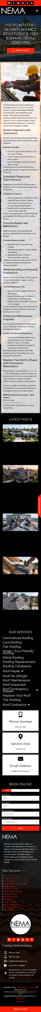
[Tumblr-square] (18, 3)
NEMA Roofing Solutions (25, 987)
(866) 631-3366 (14, 957)
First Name (6, 795)
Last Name (6, 803)
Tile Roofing (12, 700)
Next (20, 828)
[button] (37, 10)
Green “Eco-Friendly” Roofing (15, 883)
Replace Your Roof (17, 695)
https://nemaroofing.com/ (13, 403)
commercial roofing (25, 107)
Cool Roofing (12, 642)
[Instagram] (27, 3)
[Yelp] (14, 3)
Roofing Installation (17, 666)
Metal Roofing (13, 657)
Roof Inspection (14, 684)
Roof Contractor (14, 705)
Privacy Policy (20, 1001)
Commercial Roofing (18, 638)
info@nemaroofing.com (20, 771)
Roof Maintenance (16, 680)
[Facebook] (9, 3)
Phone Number (8, 811)
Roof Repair (11, 671)
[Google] (23, 3)
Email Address (7, 818)
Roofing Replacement (19, 662)
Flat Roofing (12, 647)
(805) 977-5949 (20, 727)
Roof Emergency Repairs (15, 690)
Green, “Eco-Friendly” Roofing (19, 652)
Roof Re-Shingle (15, 676)
